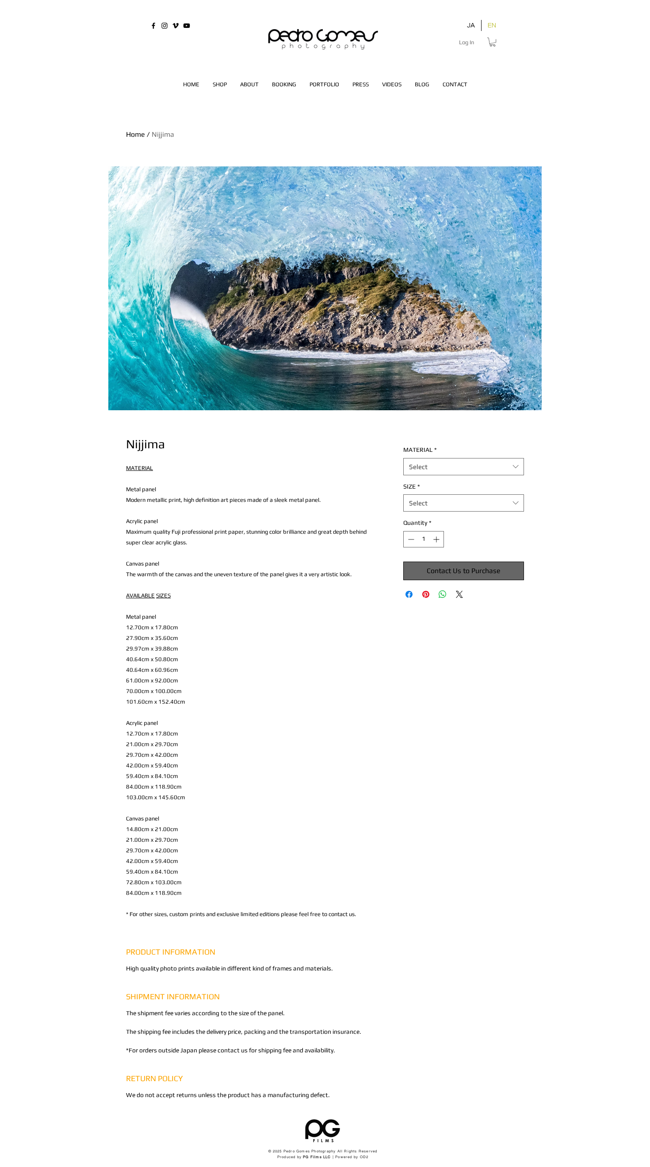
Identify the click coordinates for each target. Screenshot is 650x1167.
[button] (492, 42)
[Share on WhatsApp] (442, 594)
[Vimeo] (176, 26)
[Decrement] (410, 539)
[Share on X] (459, 594)
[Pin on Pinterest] (426, 594)
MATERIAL (420, 449)
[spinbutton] (424, 539)
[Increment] (437, 539)
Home (135, 134)
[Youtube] (187, 26)
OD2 (364, 1157)
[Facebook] (153, 26)
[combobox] (463, 466)
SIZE (411, 486)
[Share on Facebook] (409, 594)
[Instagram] (164, 26)
